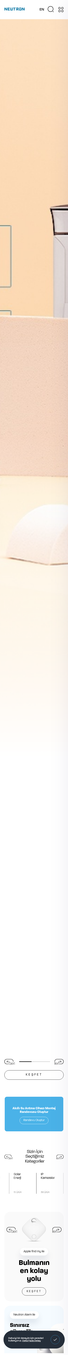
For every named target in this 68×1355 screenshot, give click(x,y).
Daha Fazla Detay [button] (31, 1341)
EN (42, 9)
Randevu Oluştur (34, 1120)
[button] (55, 1339)
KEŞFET (34, 1291)
